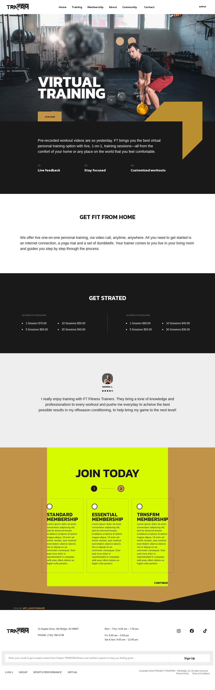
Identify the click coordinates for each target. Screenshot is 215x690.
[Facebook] (192, 631)
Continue (161, 583)
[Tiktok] (205, 631)
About (113, 7)
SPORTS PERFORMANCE (47, 672)
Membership (95, 7)
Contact (149, 7)
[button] (203, 6)
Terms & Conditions (201, 673)
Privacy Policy (182, 673)
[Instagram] (179, 631)
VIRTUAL (72, 672)
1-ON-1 (9, 672)
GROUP (23, 672)
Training (77, 7)
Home (62, 7)
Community (129, 7)
